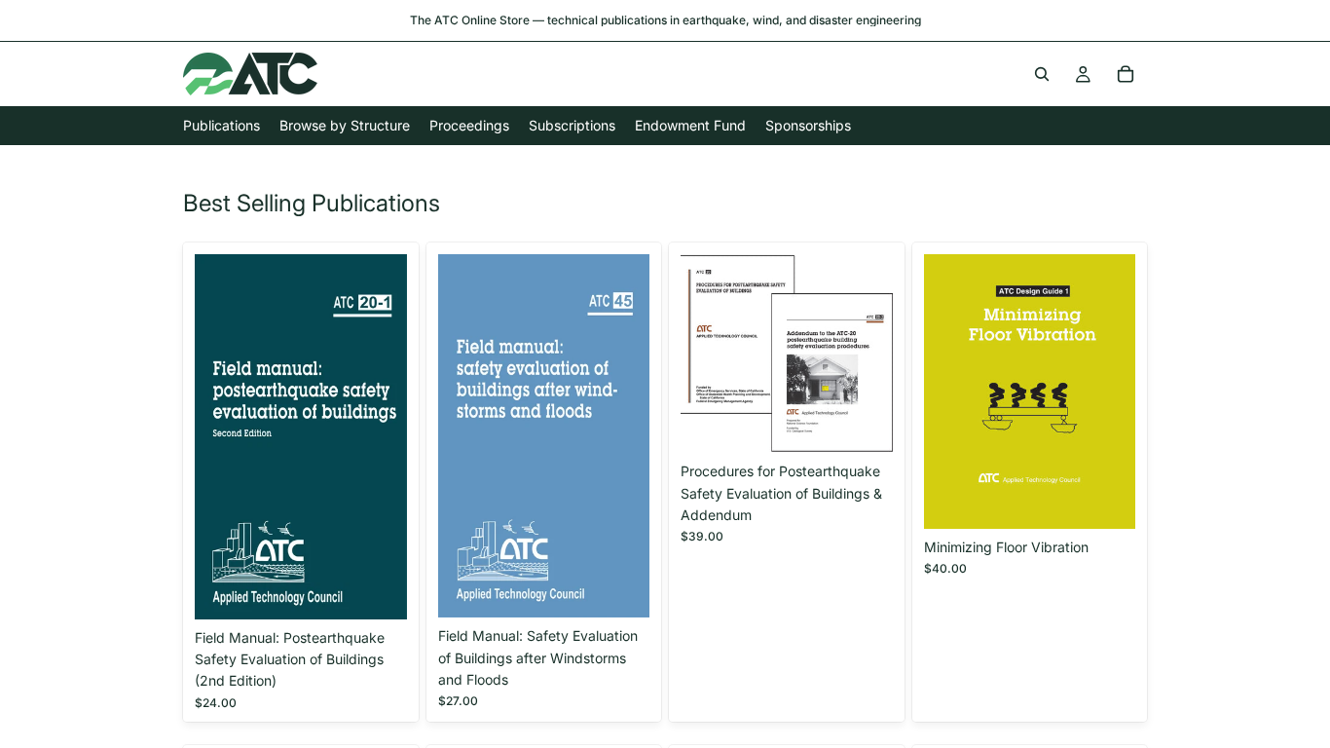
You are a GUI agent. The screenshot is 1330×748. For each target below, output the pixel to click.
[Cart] (1125, 74)
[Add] (376, 589)
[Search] (1041, 74)
